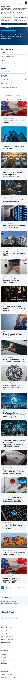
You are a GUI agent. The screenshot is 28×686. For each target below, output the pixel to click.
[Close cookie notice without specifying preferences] (26, 2)
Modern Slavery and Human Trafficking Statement (13, 680)
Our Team (3, 647)
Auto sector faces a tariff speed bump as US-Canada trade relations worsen (13, 174)
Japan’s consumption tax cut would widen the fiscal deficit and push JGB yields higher (14, 499)
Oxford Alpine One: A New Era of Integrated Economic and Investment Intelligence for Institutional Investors (14, 443)
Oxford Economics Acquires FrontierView (13, 147)
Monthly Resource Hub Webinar (9, 603)
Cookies (3, 668)
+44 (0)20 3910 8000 (9, 637)
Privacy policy (23, 5)
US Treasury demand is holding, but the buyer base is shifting (14, 253)
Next (4, 591)
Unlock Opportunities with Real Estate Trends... (13, 600)
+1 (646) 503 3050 (8, 639)
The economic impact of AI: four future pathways (13, 201)
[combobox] (12, 56)
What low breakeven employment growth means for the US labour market (13, 472)
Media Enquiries (5, 633)
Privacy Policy (4, 666)
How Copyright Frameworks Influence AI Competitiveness (14, 361)
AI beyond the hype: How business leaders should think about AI (14, 308)
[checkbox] (2, 17)
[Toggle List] (25, 56)
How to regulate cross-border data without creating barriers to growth (14, 415)
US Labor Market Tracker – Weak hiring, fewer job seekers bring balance (13, 281)
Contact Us (4, 630)
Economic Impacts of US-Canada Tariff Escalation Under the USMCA (12, 580)
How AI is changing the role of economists (14, 335)
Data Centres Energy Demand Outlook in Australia (14, 227)
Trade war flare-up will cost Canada (13, 122)
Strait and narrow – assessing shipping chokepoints (14, 553)
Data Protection (5, 671)
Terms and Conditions (7, 674)
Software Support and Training (9, 677)
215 (19, 587)
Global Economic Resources (8, 601)
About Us (3, 645)
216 (24, 587)
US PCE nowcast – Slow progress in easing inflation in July (14, 387)
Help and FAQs (5, 650)
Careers (3, 657)
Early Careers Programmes (8, 660)
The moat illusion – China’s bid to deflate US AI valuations (13, 527)
